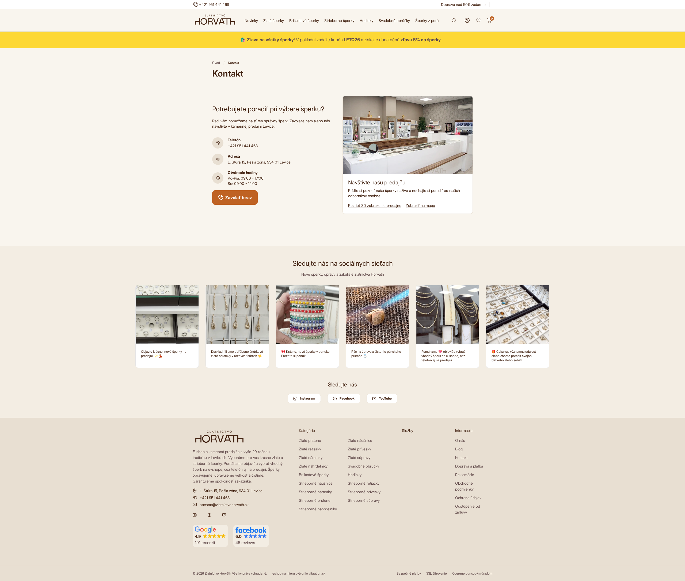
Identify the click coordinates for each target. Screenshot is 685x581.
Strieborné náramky (315, 491)
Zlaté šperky (273, 20)
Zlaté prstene (310, 440)
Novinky (251, 20)
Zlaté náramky (310, 457)
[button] (210, 536)
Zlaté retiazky (310, 449)
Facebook (347, 398)
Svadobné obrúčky (394, 20)
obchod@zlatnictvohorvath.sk (224, 504)
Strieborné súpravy (364, 500)
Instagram (307, 398)
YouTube (385, 398)
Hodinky (366, 20)
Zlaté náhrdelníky (313, 466)
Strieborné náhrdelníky (318, 509)
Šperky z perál (427, 20)
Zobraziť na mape (420, 205)
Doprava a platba (469, 466)
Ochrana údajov (468, 497)
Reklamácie (464, 474)
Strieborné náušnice (316, 483)
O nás (460, 440)
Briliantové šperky (304, 20)
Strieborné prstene (314, 500)
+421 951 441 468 (214, 4)
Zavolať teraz (238, 197)
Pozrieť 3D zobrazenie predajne (374, 205)
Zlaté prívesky (359, 449)
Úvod (216, 63)
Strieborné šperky (339, 20)
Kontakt (461, 457)
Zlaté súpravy (359, 457)
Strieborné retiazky (363, 483)
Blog (459, 449)
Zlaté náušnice (360, 440)
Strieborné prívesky (364, 491)
